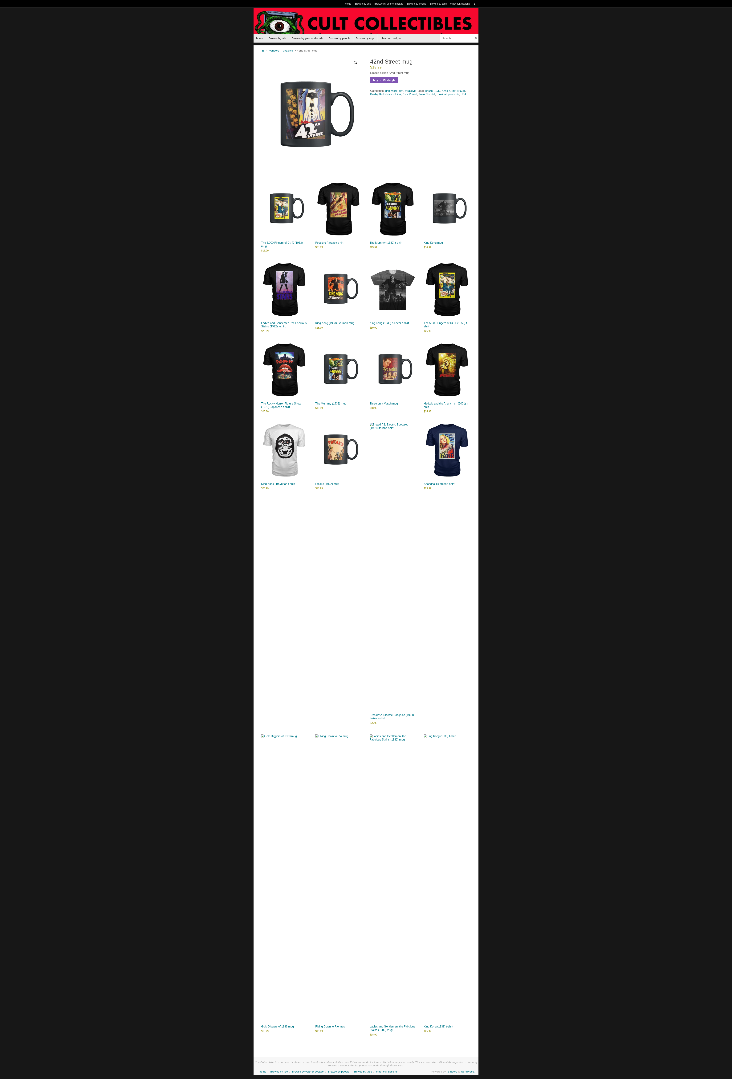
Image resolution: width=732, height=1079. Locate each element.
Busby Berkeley (380, 94)
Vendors (274, 50)
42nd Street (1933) (453, 90)
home (348, 3)
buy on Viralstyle (384, 80)
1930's (429, 90)
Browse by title (363, 3)
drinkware (391, 90)
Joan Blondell (427, 94)
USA (463, 94)
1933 (437, 90)
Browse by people (416, 3)
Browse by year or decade (388, 3)
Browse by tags (438, 3)
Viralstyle (288, 50)
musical (441, 94)
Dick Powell (409, 94)
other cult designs (460, 3)
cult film (396, 94)
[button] (355, 62)
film (401, 90)
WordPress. (468, 1071)
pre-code (453, 94)
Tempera (451, 1071)
